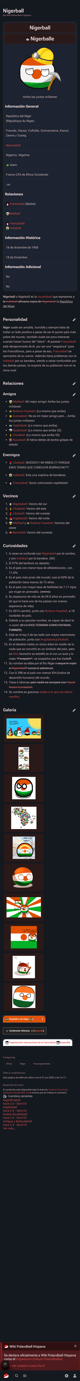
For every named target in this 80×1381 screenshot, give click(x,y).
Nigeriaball (49, 301)
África (9, 1063)
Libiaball (18, 462)
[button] (38, 1019)
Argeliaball (20, 518)
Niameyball (13, 145)
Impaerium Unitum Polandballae (39, 1359)
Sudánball (19, 430)
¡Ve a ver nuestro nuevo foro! (24, 1366)
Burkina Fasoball (24, 411)
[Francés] (27, 39)
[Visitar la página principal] (6, 1376)
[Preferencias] (66, 1376)
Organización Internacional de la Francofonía (32, 1042)
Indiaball (15, 228)
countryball (45, 296)
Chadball (19, 435)
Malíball (14, 213)
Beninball (19, 532)
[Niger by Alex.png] (40, 68)
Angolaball (48, 639)
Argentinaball (11, 1100)
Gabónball (19, 425)
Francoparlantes (41, 1063)
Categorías (9, 1057)
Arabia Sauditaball (15, 1114)
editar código (74, 319)
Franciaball (17, 204)
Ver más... (10, 1128)
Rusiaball (19, 440)
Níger (22, 1063)
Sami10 (22, 1103)
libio (16, 654)
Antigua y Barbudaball (17, 1121)
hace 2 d (8, 1103)
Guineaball (20, 416)
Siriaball (62, 639)
